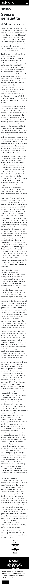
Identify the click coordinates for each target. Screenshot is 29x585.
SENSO (6, 9)
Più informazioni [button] (13, 578)
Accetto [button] (5, 582)
